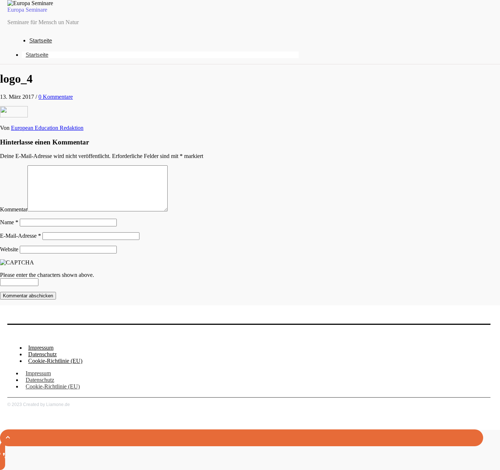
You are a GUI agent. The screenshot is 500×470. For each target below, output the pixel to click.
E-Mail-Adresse (20, 236)
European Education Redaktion (47, 128)
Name (9, 222)
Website (9, 249)
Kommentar (13, 209)
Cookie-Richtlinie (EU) (55, 361)
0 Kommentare (55, 97)
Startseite (40, 40)
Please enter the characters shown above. (47, 275)
